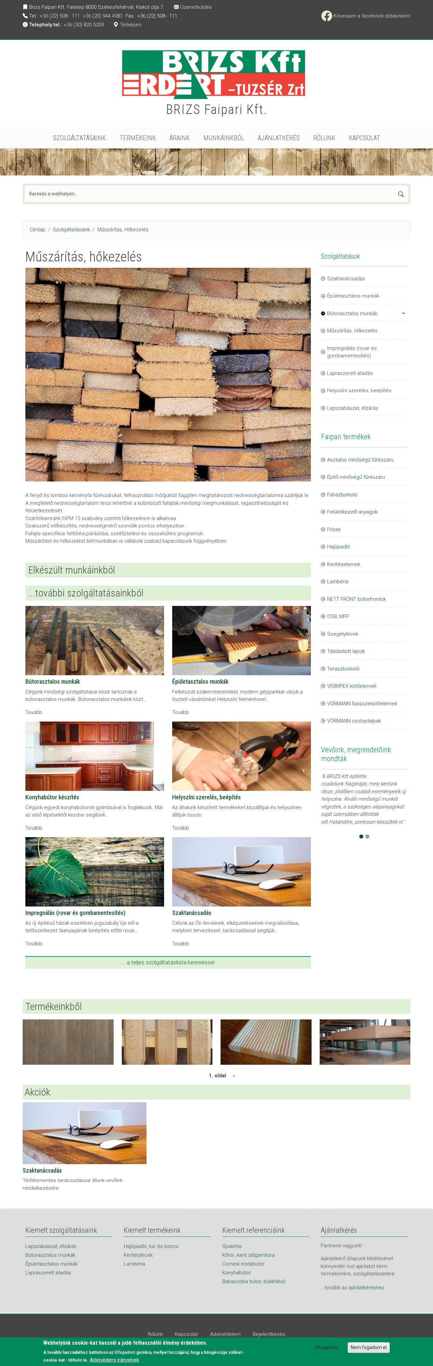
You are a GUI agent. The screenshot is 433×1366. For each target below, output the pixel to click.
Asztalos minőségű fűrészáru (360, 460)
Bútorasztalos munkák (52, 681)
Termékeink (137, 138)
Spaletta (232, 1246)
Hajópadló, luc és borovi (151, 1246)
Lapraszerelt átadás (350, 373)
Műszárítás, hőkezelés (352, 331)
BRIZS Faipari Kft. (216, 109)
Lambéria (337, 582)
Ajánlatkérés (279, 138)
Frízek (334, 529)
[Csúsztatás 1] (361, 836)
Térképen (130, 25)
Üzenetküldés (196, 7)
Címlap (37, 230)
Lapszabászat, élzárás (352, 408)
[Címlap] (216, 75)
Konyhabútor (236, 1273)
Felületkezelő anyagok (352, 512)
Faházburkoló (342, 495)
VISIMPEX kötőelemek (352, 686)
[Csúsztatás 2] (367, 836)
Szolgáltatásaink (79, 138)
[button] (327, 827)
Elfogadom (326, 1347)
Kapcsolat (364, 138)
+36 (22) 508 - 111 (60, 16)
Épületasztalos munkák (200, 681)
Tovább (33, 712)
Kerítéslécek (138, 1255)
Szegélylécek (342, 634)
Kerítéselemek (343, 564)
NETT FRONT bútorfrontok (356, 599)
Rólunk (324, 138)
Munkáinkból (223, 138)
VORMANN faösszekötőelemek (362, 704)
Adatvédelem (225, 1334)
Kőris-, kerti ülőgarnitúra (248, 1255)
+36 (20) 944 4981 (103, 16)
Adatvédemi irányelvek (114, 1360)
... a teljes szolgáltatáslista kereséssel (167, 962)
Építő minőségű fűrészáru (356, 477)
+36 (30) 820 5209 (84, 25)
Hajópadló (338, 547)
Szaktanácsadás (191, 912)
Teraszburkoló (343, 669)
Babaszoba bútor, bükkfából (254, 1281)
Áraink (179, 138)
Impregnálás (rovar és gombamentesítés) (75, 912)
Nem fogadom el (369, 1347)
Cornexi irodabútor (243, 1264)
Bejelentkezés (269, 1334)
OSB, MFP (338, 616)
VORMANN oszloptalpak (354, 721)
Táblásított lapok (346, 651)
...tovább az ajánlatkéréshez (353, 1288)
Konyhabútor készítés (52, 797)
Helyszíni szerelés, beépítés (206, 797)
